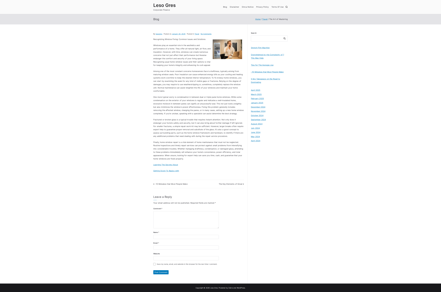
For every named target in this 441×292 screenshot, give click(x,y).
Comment (157, 209)
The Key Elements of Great (230, 184)
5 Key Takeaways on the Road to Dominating (265, 80)
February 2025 (257, 98)
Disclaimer (234, 7)
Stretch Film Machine (260, 48)
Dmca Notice (247, 7)
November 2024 (258, 111)
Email (156, 243)
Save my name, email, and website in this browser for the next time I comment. (187, 264)
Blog (225, 7)
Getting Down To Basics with (166, 171)
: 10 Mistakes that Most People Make (171, 184)
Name (156, 232)
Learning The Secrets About (165, 165)
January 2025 (257, 103)
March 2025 (256, 94)
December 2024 (258, 107)
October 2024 (257, 115)
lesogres (159, 34)
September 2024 (258, 119)
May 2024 (255, 136)
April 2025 (255, 90)
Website (156, 254)
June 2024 (255, 132)
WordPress (241, 288)
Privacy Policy (262, 7)
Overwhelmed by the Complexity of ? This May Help (267, 56)
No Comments (206, 34)
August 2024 (256, 124)
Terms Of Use (277, 7)
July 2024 (255, 128)
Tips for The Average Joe (262, 65)
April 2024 (255, 141)
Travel (197, 34)
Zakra (230, 288)
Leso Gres (164, 5)
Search (254, 33)
